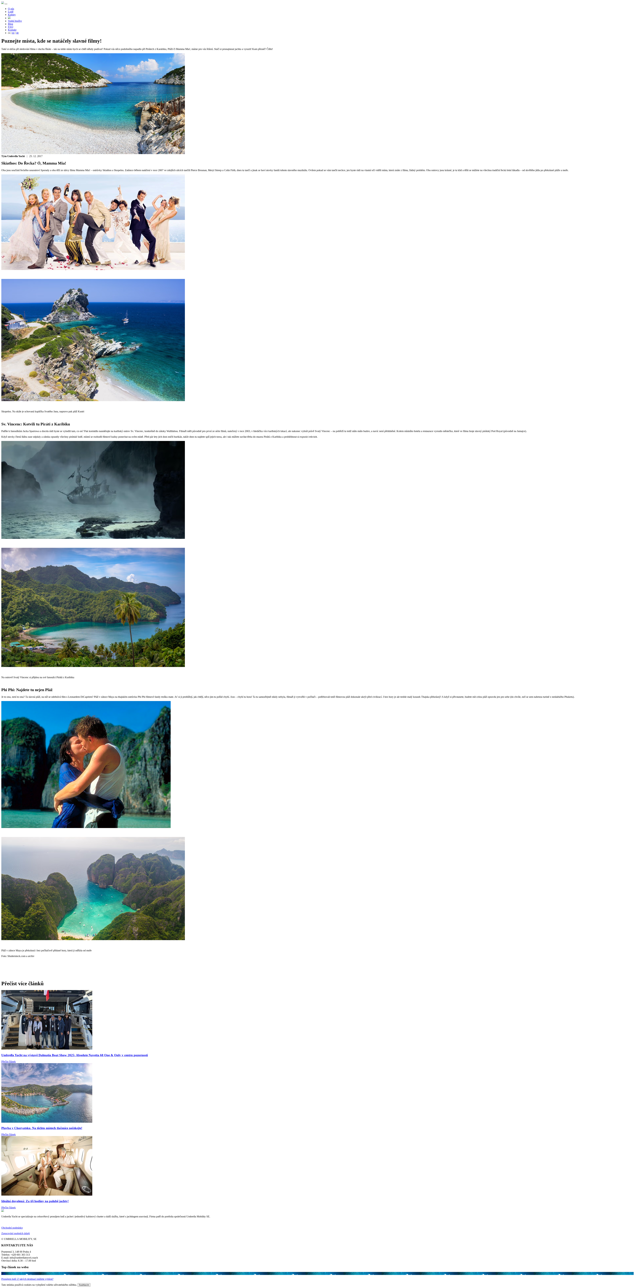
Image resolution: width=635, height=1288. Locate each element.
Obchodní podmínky (12, 1227)
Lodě (10, 11)
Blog (10, 23)
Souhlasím (84, 1285)
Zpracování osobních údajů (15, 1233)
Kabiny (12, 14)
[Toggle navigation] (6, 3)
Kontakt (12, 29)
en (13, 32)
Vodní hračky (15, 21)
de (17, 32)
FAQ (10, 26)
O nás (11, 8)
